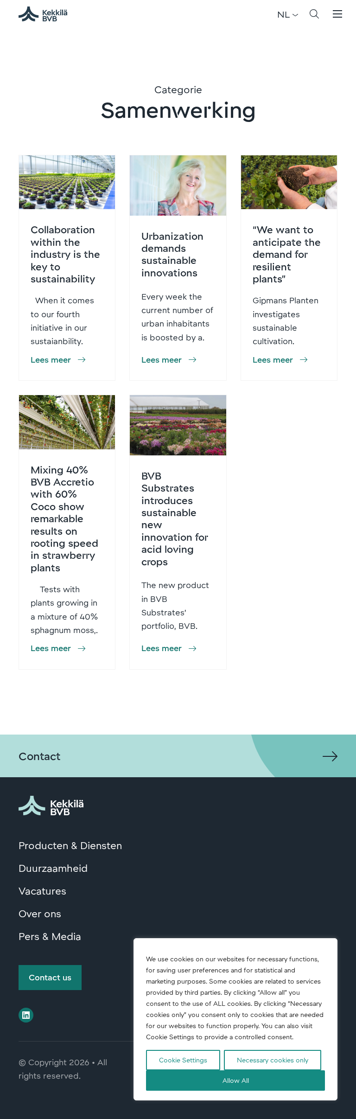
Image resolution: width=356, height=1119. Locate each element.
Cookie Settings (183, 1060)
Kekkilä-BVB (48, 13)
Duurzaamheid (53, 868)
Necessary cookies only (272, 1060)
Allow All (235, 1080)
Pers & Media (50, 936)
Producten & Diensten (70, 845)
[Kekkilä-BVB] (51, 804)
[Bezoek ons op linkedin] (26, 1015)
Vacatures (42, 890)
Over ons (40, 913)
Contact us (50, 977)
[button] (314, 14)
